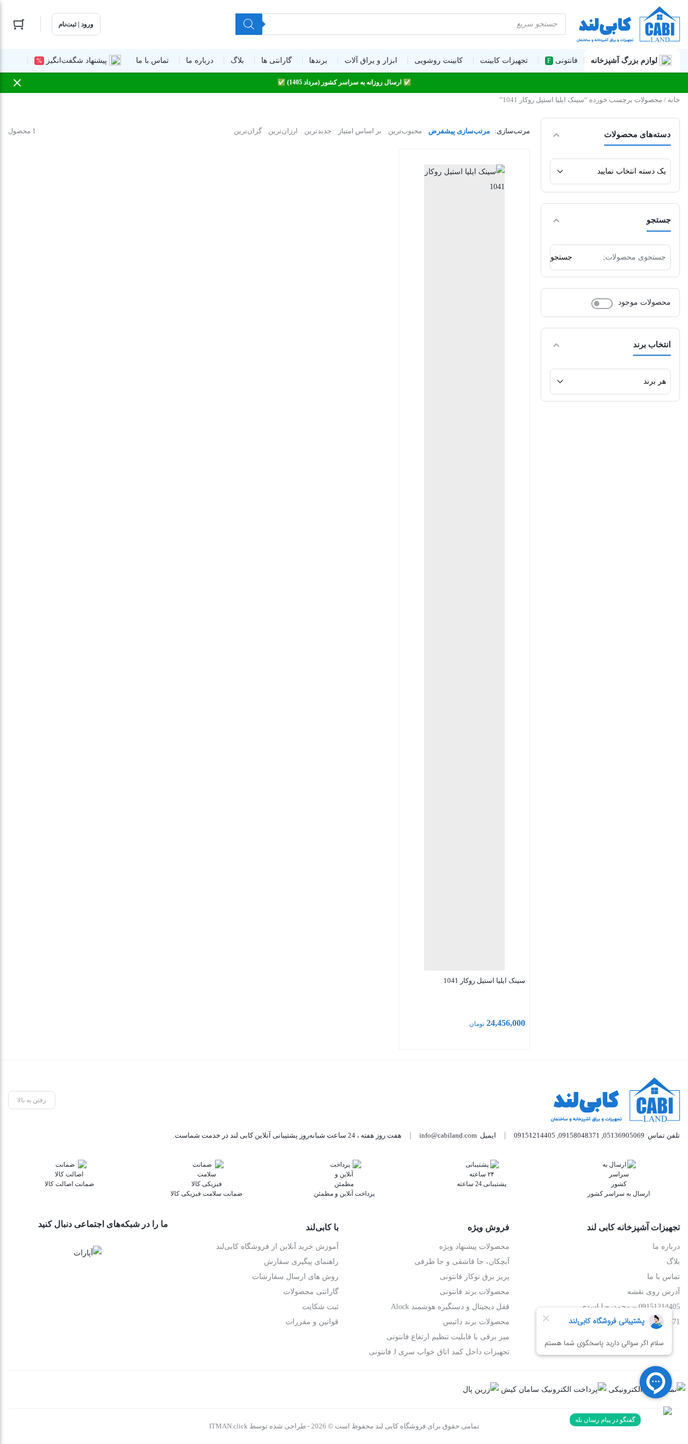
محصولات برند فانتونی (475, 1292)
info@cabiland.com (448, 1135)
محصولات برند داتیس (476, 1322)
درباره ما (666, 1246)
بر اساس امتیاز (360, 131)
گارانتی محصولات (311, 1292)
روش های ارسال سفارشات (295, 1277)
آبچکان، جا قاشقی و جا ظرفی (462, 1262)
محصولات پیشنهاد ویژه (474, 1246)
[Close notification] (17, 82)
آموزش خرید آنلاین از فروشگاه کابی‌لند (277, 1246)
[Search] (248, 24)
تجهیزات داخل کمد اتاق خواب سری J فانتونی (439, 1352)
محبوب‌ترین (405, 131)
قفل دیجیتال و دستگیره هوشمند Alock (450, 1307)
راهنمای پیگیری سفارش (301, 1262)
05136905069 (623, 1135)
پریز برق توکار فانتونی (475, 1277)
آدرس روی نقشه (653, 1292)
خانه (674, 100)
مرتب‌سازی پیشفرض (459, 131)
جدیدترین (318, 131)
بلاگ (673, 1262)
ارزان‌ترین (283, 131)
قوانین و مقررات (312, 1322)
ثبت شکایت (320, 1307)
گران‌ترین (248, 131)
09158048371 (579, 1135)
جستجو (561, 257)
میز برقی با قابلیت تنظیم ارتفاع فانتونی (448, 1337)
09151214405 (534, 1135)
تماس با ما (663, 1277)
